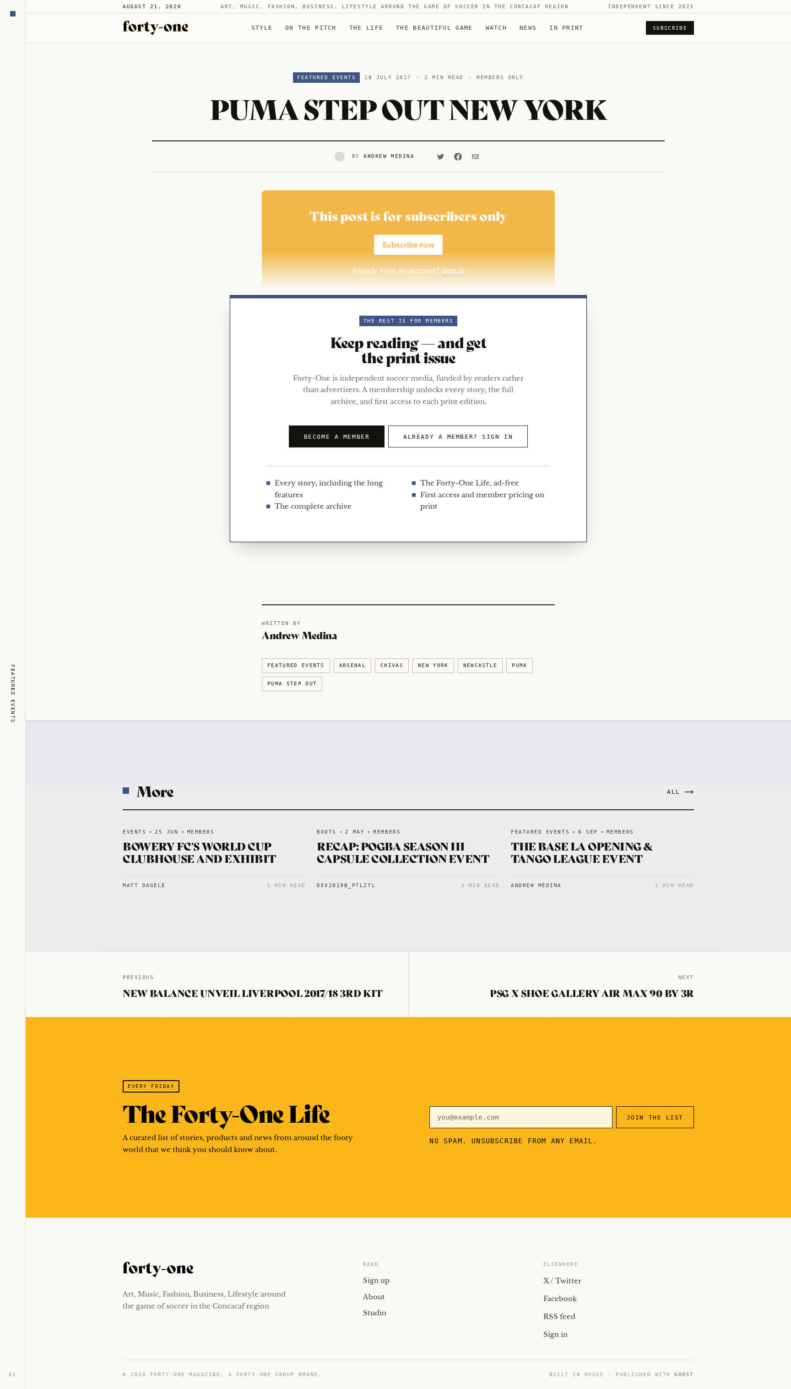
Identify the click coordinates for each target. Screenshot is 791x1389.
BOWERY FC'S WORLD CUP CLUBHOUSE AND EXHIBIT (199, 852)
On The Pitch (310, 27)
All (673, 791)
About (374, 1296)
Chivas (391, 665)
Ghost (684, 1375)
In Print (566, 27)
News (528, 27)
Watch (496, 27)
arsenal (352, 665)
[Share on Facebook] (458, 156)
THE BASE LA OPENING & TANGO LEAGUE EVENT (582, 852)
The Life (366, 27)
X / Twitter (562, 1280)
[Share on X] (440, 156)
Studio (374, 1312)
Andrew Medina (388, 156)
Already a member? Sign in (458, 436)
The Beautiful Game (434, 27)
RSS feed (559, 1316)
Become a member (336, 436)
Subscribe (670, 28)
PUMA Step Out (292, 684)
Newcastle (480, 665)
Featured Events (326, 78)
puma (519, 665)
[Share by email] (475, 156)
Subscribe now (408, 244)
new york (433, 665)
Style (262, 27)
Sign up (376, 1280)
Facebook (560, 1298)
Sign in (555, 1334)
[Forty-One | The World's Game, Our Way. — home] (156, 28)
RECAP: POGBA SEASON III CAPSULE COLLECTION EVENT (403, 852)
